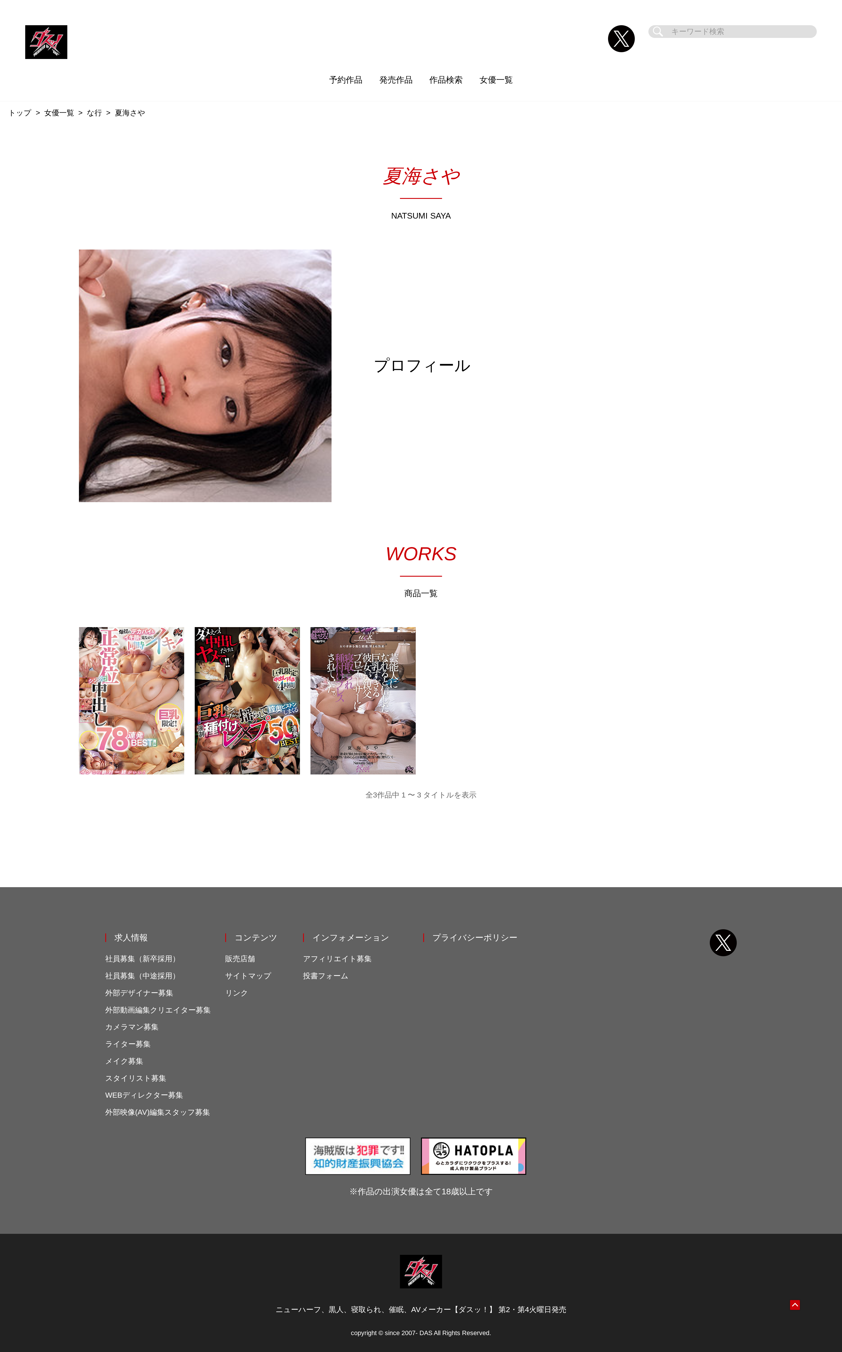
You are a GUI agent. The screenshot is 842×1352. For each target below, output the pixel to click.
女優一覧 (496, 79)
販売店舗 (240, 959)
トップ (19, 113)
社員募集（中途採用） (142, 976)
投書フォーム (325, 976)
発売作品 (396, 79)
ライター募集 (128, 1044)
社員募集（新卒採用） (142, 959)
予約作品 (345, 79)
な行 (94, 113)
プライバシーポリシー (474, 937)
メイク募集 (124, 1061)
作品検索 (446, 79)
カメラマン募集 (132, 1027)
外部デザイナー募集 (139, 993)
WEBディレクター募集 (144, 1095)
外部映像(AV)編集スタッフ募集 (157, 1112)
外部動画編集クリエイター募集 (158, 1010)
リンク (236, 993)
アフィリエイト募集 (337, 959)
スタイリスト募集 (135, 1078)
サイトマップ (248, 976)
